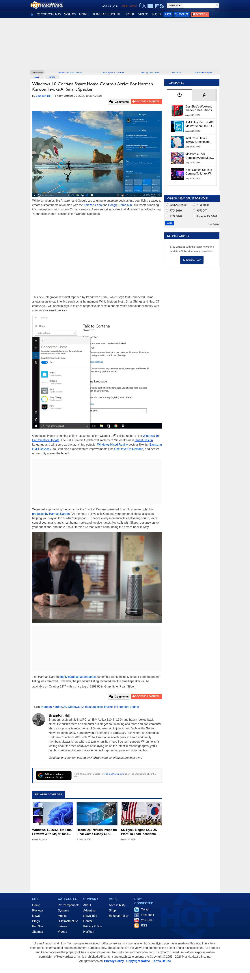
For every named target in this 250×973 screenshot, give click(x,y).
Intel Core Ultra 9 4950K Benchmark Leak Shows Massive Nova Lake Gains (199, 140)
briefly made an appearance (77, 676)
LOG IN (106, 6)
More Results (213, 224)
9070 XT (201, 210)
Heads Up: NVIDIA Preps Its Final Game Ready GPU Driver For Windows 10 (97, 832)
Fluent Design (144, 440)
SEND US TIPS (129, 6)
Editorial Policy (118, 915)
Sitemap (37, 931)
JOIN (115, 6)
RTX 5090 (175, 210)
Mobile (62, 915)
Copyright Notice (138, 961)
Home (36, 905)
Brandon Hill (59, 715)
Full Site (37, 926)
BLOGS (156, 14)
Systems (63, 910)
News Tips (90, 915)
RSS (144, 925)
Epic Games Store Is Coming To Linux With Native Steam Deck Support (199, 172)
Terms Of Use (161, 961)
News (52, 77)
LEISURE (129, 14)
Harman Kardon (51, 706)
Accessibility (117, 905)
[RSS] (162, 6)
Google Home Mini (120, 205)
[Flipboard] (157, 6)
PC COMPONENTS (48, 14)
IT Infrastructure (68, 921)
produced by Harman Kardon (51, 513)
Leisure (63, 926)
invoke (108, 706)
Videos (62, 931)
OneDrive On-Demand (128, 449)
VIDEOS (143, 14)
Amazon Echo (92, 205)
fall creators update (126, 706)
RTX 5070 (175, 216)
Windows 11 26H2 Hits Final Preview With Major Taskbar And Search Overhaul (52, 832)
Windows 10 (76, 706)
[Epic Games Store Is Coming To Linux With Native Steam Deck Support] (177, 174)
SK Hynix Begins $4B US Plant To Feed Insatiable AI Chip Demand (140, 832)
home (37, 77)
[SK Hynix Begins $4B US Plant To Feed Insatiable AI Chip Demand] (141, 813)
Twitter (145, 909)
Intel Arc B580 (177, 205)
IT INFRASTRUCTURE (107, 14)
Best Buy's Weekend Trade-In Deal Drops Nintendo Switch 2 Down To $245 (198, 108)
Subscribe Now (192, 259)
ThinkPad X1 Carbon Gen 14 (69, 72)
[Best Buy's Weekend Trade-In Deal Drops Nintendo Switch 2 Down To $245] (177, 110)
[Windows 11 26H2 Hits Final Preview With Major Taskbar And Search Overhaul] (52, 813)
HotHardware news (114, 773)
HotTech (88, 931)
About (87, 905)
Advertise (89, 910)
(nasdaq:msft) (94, 706)
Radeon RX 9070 (206, 216)
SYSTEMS (70, 14)
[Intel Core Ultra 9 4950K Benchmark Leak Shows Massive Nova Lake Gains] (177, 142)
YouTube (147, 920)
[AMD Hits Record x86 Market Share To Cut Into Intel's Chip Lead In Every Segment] (177, 126)
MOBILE (84, 14)
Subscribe (182, 14)
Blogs (36, 921)
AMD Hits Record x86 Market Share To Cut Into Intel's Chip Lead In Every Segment (199, 124)
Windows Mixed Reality (112, 444)
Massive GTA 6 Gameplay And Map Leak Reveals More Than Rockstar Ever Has (198, 156)
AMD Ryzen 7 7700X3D (113, 72)
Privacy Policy (92, 926)
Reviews (38, 910)
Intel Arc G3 (177, 72)
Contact (88, 921)
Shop (168, 14)
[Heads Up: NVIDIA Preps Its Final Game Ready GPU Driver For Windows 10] (97, 813)
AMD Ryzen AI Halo (150, 72)
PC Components (68, 905)
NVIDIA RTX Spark (203, 72)
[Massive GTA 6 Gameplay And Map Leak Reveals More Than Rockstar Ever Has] (177, 158)
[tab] (179, 95)
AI (64, 706)
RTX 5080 (202, 205)
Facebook (147, 914)
